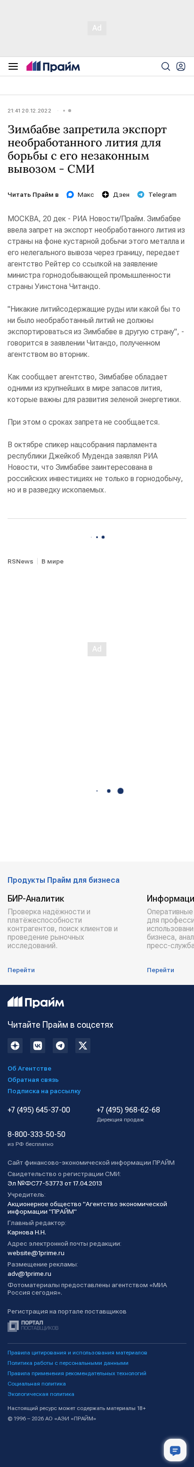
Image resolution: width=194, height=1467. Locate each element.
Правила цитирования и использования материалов (77, 1352)
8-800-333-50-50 (36, 1138)
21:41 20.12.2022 (29, 110)
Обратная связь (33, 1079)
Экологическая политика (41, 1394)
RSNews (20, 561)
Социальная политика (37, 1383)
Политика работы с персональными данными (68, 1363)
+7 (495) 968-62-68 (128, 1114)
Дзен (121, 194)
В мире (52, 561)
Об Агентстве (29, 1068)
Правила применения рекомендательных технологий (77, 1373)
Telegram (162, 194)
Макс (86, 194)
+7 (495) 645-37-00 (39, 1110)
